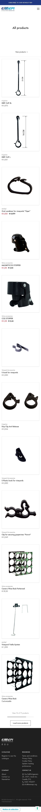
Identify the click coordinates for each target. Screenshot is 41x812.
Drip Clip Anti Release (10, 426)
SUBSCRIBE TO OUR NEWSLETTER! (20, 3)
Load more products (20, 723)
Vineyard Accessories (8, 370)
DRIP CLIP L (6, 157)
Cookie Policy (27, 761)
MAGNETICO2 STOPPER (11, 265)
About (4, 774)
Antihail (4, 209)
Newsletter (6, 779)
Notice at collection (10, 809)
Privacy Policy (27, 758)
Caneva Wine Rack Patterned (13, 588)
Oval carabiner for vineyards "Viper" (16, 211)
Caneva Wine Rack (9, 698)
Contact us (6, 777)
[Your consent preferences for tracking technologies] (37, 808)
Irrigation (4, 101)
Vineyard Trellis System (11, 644)
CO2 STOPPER (7, 318)
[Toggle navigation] (38, 9)
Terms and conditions (29, 756)
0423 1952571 (29, 782)
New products (20, 52)
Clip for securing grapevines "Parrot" (16, 534)
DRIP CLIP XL (7, 103)
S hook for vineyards (10, 372)
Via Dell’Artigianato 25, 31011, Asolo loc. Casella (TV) (30, 777)
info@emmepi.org (30, 784)
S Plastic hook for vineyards (12, 480)
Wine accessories (7, 263)
